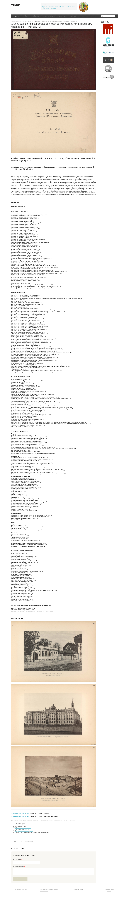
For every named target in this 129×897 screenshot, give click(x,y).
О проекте (16, 16)
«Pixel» (109, 891)
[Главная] (15, 6)
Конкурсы (73, 16)
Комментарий (19, 866)
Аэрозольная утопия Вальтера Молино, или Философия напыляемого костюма (58, 7)
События (26, 16)
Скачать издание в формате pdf (20, 813)
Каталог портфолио (49, 16)
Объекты (36, 16)
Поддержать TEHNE (78, 889)
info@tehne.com (44, 891)
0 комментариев (29, 841)
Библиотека (62, 16)
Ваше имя (17, 860)
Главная (13, 21)
